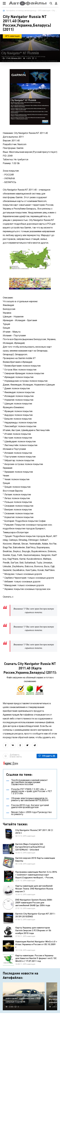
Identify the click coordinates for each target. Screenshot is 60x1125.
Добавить (16, 756)
